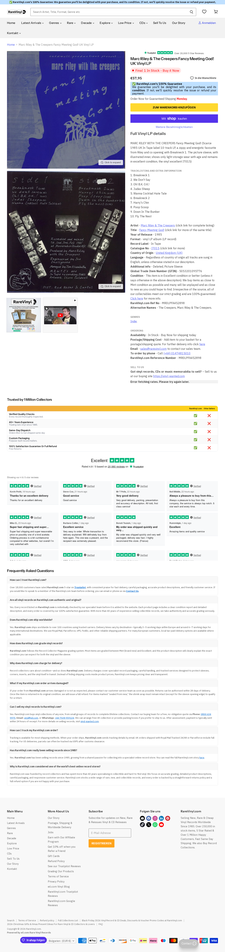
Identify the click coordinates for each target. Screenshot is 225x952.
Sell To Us (159, 23)
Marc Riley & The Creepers (158, 225)
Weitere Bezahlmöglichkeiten (174, 126)
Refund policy (47, 920)
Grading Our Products (61, 871)
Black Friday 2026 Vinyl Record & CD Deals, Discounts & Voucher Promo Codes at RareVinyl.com (132, 920)
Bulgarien (60, 941)
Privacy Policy (56, 881)
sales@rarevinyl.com (153, 348)
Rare (70, 23)
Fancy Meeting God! (151, 230)
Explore (105, 23)
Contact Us (132, 591)
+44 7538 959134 (64, 717)
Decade (86, 23)
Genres (54, 23)
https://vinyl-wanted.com (169, 376)
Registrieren (101, 843)
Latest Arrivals (31, 23)
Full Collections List (68, 920)
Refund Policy (56, 861)
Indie (133, 321)
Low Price (125, 23)
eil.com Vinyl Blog (59, 886)
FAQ (101, 924)
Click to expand (113, 162)
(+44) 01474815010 (177, 353)
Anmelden (208, 23)
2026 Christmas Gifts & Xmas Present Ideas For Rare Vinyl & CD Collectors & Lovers (51, 924)
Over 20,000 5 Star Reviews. (188, 53)
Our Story (178, 23)
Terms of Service (58, 876)
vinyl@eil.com (31, 717)
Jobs (50, 832)
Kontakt (13, 33)
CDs (142, 23)
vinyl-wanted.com (90, 721)
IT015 (155, 248)
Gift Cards (54, 856)
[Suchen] (191, 12)
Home (11, 23)
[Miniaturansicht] (23, 315)
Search (10, 920)
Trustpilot (80, 587)
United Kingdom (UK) (169, 253)
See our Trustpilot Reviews (64, 866)
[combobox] (108, 12)
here (202, 344)
